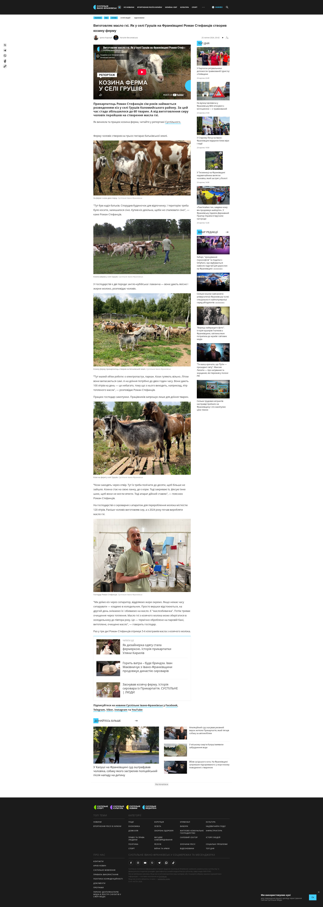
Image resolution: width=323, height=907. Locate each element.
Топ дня (210, 848)
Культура (184, 7)
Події (131, 822)
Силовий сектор (189, 837)
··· (203, 7)
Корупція (159, 822)
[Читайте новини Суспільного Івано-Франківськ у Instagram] (138, 862)
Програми (98, 887)
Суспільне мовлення (104, 870)
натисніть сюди (164, 879)
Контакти (98, 861)
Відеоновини (139, 18)
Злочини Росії (187, 844)
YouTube (137, 709)
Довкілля (133, 830)
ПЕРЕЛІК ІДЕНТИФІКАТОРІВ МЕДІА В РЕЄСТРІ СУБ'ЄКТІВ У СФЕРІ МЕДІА (107, 894)
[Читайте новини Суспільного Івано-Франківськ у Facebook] (130, 862)
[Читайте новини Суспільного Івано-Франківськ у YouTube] (145, 862)
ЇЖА (106, 18)
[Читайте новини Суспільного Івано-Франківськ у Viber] (152, 862)
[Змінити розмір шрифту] (227, 37)
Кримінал (185, 822)
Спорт (194, 7)
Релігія (157, 844)
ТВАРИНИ (98, 18)
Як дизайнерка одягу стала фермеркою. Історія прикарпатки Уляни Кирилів (147, 649)
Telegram (99, 709)
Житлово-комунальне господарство (192, 831)
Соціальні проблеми (217, 844)
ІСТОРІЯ (114, 18)
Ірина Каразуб (106, 37)
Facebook (171, 705)
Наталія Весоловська (129, 37)
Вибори (184, 826)
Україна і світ (171, 7)
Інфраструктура (214, 830)
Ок (313, 897)
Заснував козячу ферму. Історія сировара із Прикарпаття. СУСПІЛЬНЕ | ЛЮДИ (150, 688)
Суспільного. (173, 122)
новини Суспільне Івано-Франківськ (139, 705)
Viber (109, 709)
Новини (97, 822)
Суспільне (163, 876)
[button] (5, 45)
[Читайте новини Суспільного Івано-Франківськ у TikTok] (173, 862)
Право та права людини (136, 838)
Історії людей (125, 18)
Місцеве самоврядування (163, 838)
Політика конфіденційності (108, 879)
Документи (99, 883)
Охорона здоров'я (163, 830)
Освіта (157, 826)
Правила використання (105, 874)
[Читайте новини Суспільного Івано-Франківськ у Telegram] (159, 862)
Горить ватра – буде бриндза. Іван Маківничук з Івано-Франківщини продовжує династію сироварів (147, 667)
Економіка (134, 826)
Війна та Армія (162, 848)
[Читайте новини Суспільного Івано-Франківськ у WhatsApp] (166, 862)
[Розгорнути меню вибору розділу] (119, 7)
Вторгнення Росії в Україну (149, 7)
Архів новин (99, 865)
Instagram (120, 709)
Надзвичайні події (216, 826)
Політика (133, 844)
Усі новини (129, 7)
